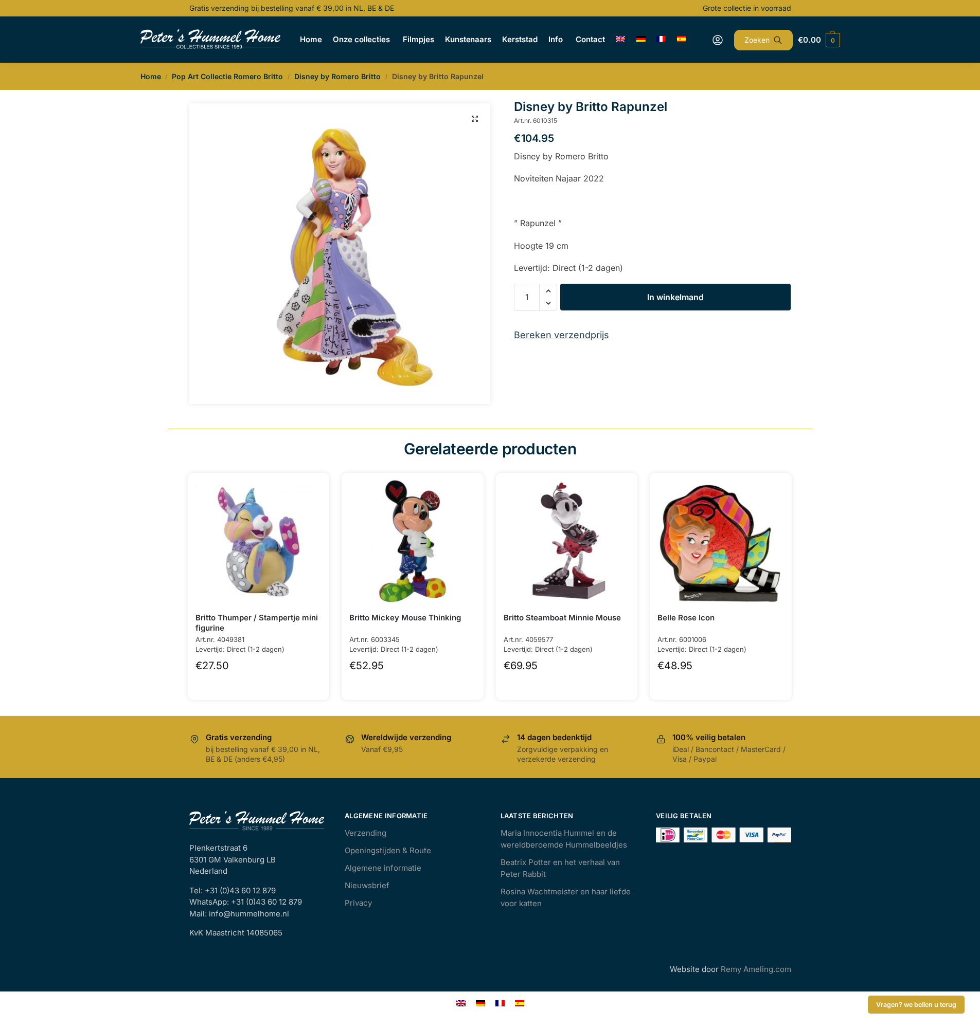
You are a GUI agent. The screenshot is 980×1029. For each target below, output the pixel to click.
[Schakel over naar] (621, 39)
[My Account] (717, 40)
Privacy (358, 903)
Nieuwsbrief (367, 885)
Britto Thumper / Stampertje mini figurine (256, 623)
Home (150, 76)
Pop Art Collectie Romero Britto (227, 76)
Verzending (365, 833)
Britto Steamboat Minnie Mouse (562, 617)
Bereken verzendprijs (561, 334)
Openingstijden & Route (388, 850)
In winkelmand (675, 297)
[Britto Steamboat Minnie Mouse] (567, 541)
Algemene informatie (383, 868)
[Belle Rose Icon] (720, 541)
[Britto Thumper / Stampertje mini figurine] (258, 541)
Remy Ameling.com (756, 969)
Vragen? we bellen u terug (916, 1004)
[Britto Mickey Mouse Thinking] (412, 541)
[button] (475, 119)
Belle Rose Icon (686, 617)
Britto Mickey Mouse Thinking (405, 617)
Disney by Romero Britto (337, 76)
